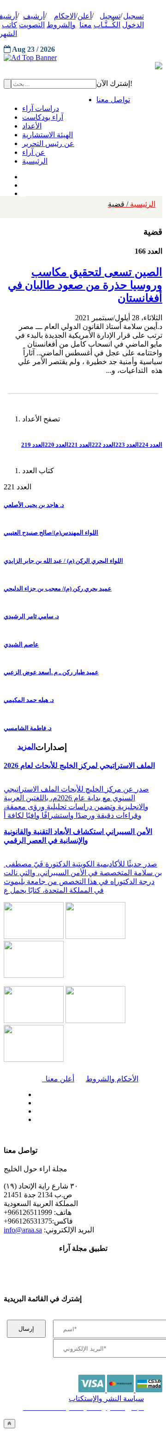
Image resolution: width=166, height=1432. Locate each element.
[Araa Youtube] (23, 191)
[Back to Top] (9, 1423)
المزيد (27, 746)
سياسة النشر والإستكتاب (106, 1398)
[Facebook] (22, 175)
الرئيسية (131, 204)
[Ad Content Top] (83, 58)
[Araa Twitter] (23, 183)
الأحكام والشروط (112, 1079)
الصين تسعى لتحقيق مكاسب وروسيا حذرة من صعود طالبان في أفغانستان (85, 285)
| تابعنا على (58, 1120)
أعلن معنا (58, 1079)
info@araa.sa (23, 1230)
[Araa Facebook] (35, 1092)
